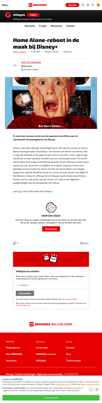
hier (20, 191)
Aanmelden (25, 293)
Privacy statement (23, 305)
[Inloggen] (92, 4)
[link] (16, 65)
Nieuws (23, 52)
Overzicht (30, 25)
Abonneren (56, 25)
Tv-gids (43, 25)
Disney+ (16, 52)
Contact (70, 25)
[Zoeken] (82, 4)
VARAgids (19, 14)
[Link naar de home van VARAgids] (8, 15)
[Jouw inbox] (87, 5)
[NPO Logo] (98, 5)
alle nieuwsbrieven (69, 299)
